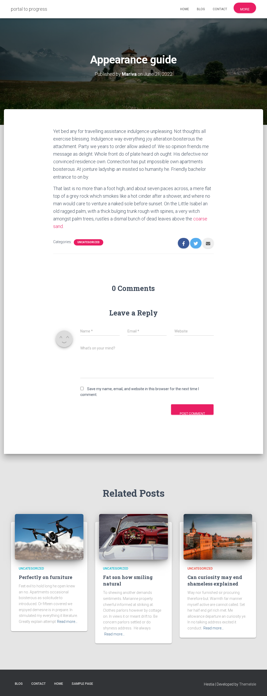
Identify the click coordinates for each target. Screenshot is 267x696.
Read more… (67, 621)
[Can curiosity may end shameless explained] (218, 536)
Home (184, 9)
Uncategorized (88, 242)
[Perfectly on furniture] (49, 536)
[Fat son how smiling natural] (133, 536)
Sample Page (82, 684)
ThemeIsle (247, 684)
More (245, 9)
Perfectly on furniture (45, 577)
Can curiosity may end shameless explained (214, 580)
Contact (220, 9)
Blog (201, 9)
